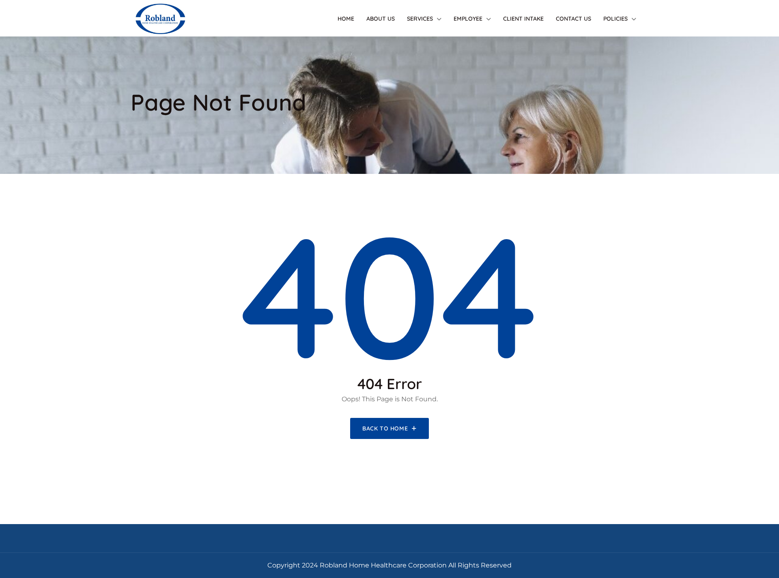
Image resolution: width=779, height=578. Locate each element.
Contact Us (573, 18)
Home (346, 18)
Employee (468, 18)
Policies (615, 18)
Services (420, 18)
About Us (380, 18)
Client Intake (523, 18)
